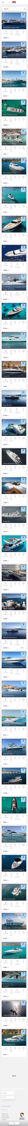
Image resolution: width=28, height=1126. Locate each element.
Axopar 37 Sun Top (8, 696)
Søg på (6, 9)
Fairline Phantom (8, 550)
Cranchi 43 (6, 376)
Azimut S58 (6, 231)
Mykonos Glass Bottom (10, 637)
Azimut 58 (6, 318)
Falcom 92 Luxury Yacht (10, 115)
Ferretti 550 (6, 347)
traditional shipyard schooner (11, 1015)
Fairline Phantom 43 (9, 1044)
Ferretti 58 (6, 521)
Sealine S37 (6, 725)
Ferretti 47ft (6, 928)
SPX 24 (5, 812)
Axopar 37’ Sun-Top (9, 289)
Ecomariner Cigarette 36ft (11, 957)
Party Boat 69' (7, 405)
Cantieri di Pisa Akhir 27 (10, 86)
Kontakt (4, 1119)
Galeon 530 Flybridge (9, 841)
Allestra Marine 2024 (9, 899)
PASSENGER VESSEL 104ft (11, 27)
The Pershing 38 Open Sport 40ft (13, 666)
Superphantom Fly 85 (9, 173)
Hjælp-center (5, 1114)
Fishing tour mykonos (9, 144)
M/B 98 (5, 56)
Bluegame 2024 (7, 579)
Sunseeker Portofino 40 (10, 434)
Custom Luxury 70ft (9, 608)
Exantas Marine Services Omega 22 (13, 870)
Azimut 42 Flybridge (9, 202)
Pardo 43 (6, 986)
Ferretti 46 (6, 783)
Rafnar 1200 (6, 492)
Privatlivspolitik (5, 1117)
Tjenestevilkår (5, 1115)
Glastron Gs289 (7, 754)
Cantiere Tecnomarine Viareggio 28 (13, 260)
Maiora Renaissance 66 (10, 463)
